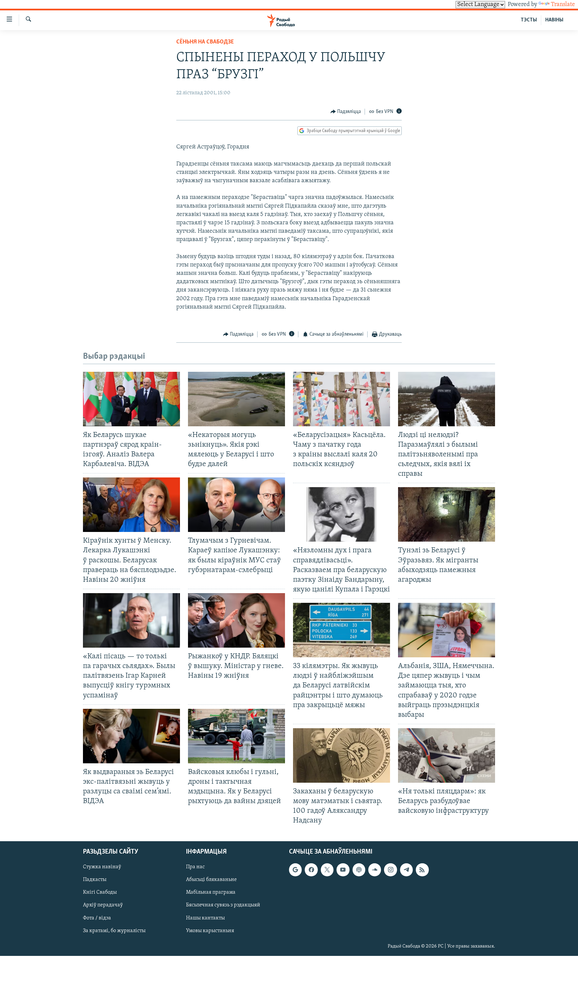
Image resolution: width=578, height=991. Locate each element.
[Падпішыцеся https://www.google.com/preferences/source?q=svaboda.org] (295, 869)
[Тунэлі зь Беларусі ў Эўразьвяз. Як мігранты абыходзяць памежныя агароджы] (446, 514)
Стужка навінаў (102, 867)
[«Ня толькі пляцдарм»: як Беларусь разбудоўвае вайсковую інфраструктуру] (446, 755)
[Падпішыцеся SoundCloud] (374, 869)
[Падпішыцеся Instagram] (390, 869)
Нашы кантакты (205, 917)
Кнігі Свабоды (100, 892)
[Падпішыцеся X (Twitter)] (327, 869)
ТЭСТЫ (529, 20)
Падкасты (94, 879)
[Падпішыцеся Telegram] (406, 869)
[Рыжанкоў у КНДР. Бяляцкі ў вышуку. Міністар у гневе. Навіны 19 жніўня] (236, 620)
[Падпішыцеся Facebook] (311, 869)
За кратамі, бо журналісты (114, 930)
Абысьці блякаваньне (211, 879)
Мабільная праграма (210, 892)
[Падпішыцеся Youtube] (342, 869)
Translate (563, 5)
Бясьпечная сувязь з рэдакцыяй (223, 905)
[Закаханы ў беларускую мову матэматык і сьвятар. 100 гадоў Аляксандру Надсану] (341, 755)
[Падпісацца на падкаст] (359, 869)
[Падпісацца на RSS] (422, 869)
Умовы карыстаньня (210, 930)
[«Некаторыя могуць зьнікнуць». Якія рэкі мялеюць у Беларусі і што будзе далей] (236, 399)
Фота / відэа (97, 917)
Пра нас (195, 867)
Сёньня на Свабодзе (205, 42)
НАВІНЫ (554, 20)
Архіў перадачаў (103, 905)
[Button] (345, 111)
